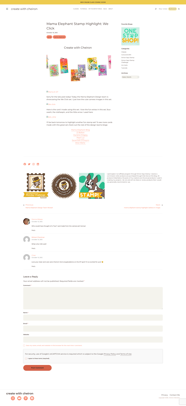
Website (26, 334)
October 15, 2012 (37, 221)
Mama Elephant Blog (80, 130)
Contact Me (175, 395)
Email (25, 323)
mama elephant (59, 37)
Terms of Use (125, 354)
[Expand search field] (156, 9)
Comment (27, 285)
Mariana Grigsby (80, 135)
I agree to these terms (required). (39, 358)
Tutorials (124, 68)
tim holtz (124, 65)
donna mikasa (37, 219)
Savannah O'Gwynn (80, 140)
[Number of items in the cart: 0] (179, 9)
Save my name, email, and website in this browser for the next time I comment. (54, 345)
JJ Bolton (80, 132)
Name (25, 313)
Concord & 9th (126, 55)
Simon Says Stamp (127, 57)
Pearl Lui (80, 138)
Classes (123, 52)
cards (49, 37)
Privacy (164, 395)
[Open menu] (7, 9)
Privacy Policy (110, 354)
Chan (34, 255)
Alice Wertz (80, 143)
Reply (33, 230)
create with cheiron (24, 9)
